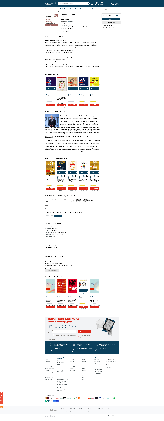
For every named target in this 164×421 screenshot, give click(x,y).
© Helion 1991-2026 (48, 418)
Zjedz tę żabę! (63, 146)
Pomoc (61, 208)
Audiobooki (56, 8)
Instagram (1, 398)
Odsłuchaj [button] (49, 88)
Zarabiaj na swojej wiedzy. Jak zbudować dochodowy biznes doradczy (61, 299)
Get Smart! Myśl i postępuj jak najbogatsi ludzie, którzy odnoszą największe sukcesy (83, 182)
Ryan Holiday (59, 99)
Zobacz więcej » (52, 339)
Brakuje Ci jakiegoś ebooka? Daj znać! (85, 348)
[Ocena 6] (71, 26)
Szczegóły (108, 27)
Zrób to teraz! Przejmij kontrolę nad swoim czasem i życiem (94, 181)
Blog (46, 381)
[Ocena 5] (69, 26)
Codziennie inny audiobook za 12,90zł (110, 11)
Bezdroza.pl (109, 408)
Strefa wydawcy (97, 361)
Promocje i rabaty (48, 366)
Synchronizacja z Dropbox (62, 379)
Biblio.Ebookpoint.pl (101, 411)
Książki (61, 8)
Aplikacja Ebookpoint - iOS (62, 384)
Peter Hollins (92, 99)
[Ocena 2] (65, 26)
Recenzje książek (85, 373)
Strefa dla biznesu (97, 359)
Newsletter (72, 372)
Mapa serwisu (84, 375)
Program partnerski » (58, 343)
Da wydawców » (102, 343)
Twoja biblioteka (73, 366)
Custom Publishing (97, 373)
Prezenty (71, 368)
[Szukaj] (88, 3)
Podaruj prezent (115, 8)
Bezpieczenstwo (60, 362)
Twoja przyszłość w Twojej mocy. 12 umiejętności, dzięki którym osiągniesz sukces (61, 182)
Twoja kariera (55, 247)
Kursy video (66, 8)
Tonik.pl (116, 415)
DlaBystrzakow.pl (101, 408)
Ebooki (52, 8)
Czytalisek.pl (82, 411)
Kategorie (47, 8)
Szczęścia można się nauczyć (71, 96)
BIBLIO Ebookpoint (98, 371)
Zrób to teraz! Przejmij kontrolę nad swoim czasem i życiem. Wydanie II (50, 181)
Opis (107, 25)
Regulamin (84, 361)
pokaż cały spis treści (52, 270)
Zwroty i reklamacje (85, 366)
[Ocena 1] (64, 26)
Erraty (83, 372)
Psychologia (47, 245)
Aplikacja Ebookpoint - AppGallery (61, 387)
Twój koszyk (72, 363)
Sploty (90, 411)
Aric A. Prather (92, 301)
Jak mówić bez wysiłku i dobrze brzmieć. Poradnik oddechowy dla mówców (83, 98)
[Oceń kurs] (49, 215)
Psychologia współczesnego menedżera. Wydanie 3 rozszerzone (50, 97)
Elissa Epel (48, 301)
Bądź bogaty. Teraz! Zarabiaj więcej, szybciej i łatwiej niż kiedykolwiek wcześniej (72, 182)
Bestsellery (82, 8)
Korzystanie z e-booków (62, 366)
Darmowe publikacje (49, 372)
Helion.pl (63, 408)
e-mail (49, 331)
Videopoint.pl (64, 411)
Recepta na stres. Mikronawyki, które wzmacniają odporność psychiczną (50, 300)
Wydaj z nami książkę (98, 369)
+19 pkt (71, 21)
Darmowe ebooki (89, 8)
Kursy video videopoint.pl (111, 377)
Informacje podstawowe (62, 360)
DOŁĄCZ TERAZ (84, 331)
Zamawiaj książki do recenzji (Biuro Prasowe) (99, 365)
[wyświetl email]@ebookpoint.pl (77, 416)
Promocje (72, 8)
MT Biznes (69, 25)
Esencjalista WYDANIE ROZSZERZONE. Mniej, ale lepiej (82, 299)
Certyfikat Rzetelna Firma (111, 361)
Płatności (84, 370)
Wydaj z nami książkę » (81, 343)
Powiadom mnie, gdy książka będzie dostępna (111, 19)
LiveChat (83, 377)
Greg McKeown (82, 300)
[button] (99, 84)
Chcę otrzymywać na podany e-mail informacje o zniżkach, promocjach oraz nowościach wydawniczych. (65, 336)
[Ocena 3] (67, 26)
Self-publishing (97, 367)
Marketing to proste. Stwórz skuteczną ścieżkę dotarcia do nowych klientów (72, 299)
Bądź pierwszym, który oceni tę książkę (80, 26)
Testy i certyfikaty (49, 379)
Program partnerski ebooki (99, 363)
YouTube (1, 400)
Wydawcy (47, 375)
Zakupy (58, 364)
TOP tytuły (47, 364)
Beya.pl (72, 411)
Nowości (77, 8)
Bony (108, 8)
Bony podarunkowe (49, 377)
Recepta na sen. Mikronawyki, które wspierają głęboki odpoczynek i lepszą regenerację (94, 300)
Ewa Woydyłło (70, 97)
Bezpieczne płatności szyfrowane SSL (56, 403)
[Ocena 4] (68, 26)
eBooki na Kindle (60, 377)
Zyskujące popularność (49, 368)
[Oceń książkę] (68, 26)
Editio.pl (90, 408)
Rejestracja (72, 361)
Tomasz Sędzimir (49, 99)
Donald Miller (59, 301)
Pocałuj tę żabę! (53, 146)
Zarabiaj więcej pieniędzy (66, 144)
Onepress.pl (73, 408)
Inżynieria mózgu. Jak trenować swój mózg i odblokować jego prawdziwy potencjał (94, 97)
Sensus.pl (81, 408)
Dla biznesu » (57, 348)
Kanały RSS (1, 407)
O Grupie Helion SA (110, 359)
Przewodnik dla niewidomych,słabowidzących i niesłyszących (60, 369)
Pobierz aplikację (101, 8)
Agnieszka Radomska (77, 97)
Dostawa (83, 368)
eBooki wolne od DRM (61, 373)
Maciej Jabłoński (82, 99)
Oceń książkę (72, 370)
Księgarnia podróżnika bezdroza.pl (110, 372)
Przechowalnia (72, 364)
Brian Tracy (66, 23)
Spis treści (108, 30)
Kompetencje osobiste (57, 248)
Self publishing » (102, 348)
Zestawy (47, 373)
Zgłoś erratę (47, 242)
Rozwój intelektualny (55, 245)
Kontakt (83, 359)
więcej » (72, 336)
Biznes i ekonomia (48, 247)
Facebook (1, 393)
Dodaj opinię (58, 215)
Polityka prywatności (86, 363)
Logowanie (72, 359)
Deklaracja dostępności (86, 364)
